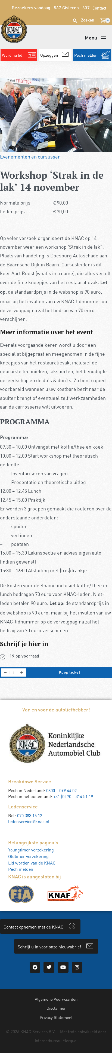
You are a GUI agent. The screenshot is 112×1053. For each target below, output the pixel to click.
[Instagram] (77, 967)
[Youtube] (63, 967)
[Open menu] (96, 38)
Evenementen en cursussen (30, 157)
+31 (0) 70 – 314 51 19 (73, 796)
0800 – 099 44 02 (61, 790)
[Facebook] (35, 967)
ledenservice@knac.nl (28, 821)
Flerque (69, 1040)
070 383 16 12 (29, 815)
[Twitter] (48, 967)
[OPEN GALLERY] (56, 115)
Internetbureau (48, 1040)
